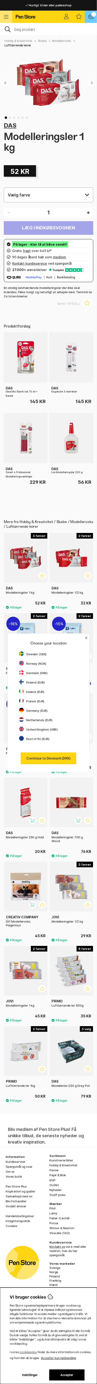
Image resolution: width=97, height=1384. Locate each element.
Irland (53, 1285)
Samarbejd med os (19, 1196)
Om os (10, 1171)
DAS (10, 125)
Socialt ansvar (16, 1206)
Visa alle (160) (59, 1233)
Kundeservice (15, 1162)
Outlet (54, 1185)
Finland (54, 1276)
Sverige (55, 1268)
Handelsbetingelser (20, 1216)
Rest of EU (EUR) (37, 739)
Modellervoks (61, 41)
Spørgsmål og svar (19, 1166)
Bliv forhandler (16, 1201)
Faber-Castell (59, 1218)
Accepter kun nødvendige (58, 1358)
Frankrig (55, 1280)
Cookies (11, 1226)
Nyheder (55, 1190)
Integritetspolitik (18, 1221)
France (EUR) (35, 701)
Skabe (42, 41)
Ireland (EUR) (35, 692)
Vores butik (14, 1176)
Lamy (53, 1213)
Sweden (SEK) (36, 654)
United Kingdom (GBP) (42, 729)
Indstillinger (30, 1375)
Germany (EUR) (37, 710)
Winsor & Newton (61, 1228)
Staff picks (57, 1195)
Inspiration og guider (20, 1191)
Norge (53, 1272)
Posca (53, 1223)
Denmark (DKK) (37, 673)
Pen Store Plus (16, 1186)
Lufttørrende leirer (17, 45)
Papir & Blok (57, 1175)
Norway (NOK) (36, 663)
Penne (54, 1170)
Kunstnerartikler (61, 1160)
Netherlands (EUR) (39, 720)
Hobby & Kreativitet (18, 41)
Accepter (67, 1375)
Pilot (52, 1208)
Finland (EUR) (35, 682)
